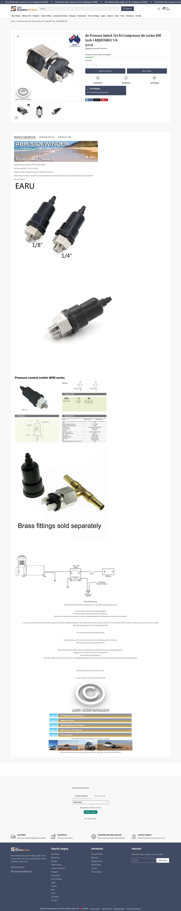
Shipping (88, 48)
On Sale (54, 900)
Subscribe (136, 848)
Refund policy (107, 909)
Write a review (91, 812)
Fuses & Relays (56, 879)
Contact (94, 868)
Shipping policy (119, 909)
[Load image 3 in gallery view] (56, 111)
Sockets (54, 886)
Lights (53, 883)
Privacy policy (95, 909)
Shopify (68, 909)
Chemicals (55, 897)
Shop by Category (59, 848)
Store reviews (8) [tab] (99, 796)
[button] (166, 8)
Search (129, 9)
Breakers (54, 861)
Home (13, 21)
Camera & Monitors (58, 868)
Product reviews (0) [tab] (81, 796)
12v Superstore (51, 909)
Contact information (134, 909)
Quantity (88, 60)
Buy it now (146, 71)
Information (97, 848)
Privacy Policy (96, 872)
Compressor (55, 875)
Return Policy (96, 865)
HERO (86, 909)
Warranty (94, 858)
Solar (53, 890)
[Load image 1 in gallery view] (22, 111)
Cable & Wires (56, 865)
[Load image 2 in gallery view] (39, 111)
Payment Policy (97, 854)
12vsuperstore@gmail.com (23, 871)
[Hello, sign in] (159, 8)
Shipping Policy (97, 861)
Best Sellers (55, 854)
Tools (53, 893)
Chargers (54, 872)
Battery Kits (55, 858)
